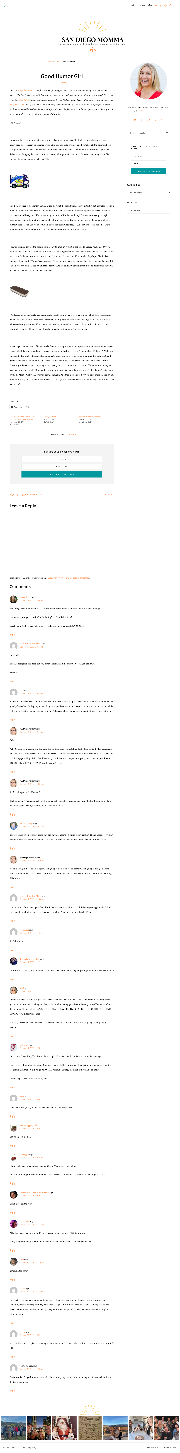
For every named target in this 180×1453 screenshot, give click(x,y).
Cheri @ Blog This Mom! (30, 643)
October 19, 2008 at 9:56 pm (31, 1195)
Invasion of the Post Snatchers (90, 416)
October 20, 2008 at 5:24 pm (31, 1291)
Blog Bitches (25, 99)
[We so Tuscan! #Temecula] (115, 1428)
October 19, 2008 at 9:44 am (31, 731)
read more (142, 111)
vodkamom (24, 929)
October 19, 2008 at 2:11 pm (31, 991)
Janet (22, 1259)
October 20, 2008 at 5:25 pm (31, 1335)
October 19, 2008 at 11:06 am (32, 899)
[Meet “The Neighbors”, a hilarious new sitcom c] (166, 1428)
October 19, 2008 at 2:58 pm (31, 1048)
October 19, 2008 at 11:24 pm (32, 1224)
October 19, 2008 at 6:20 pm (31, 1128)
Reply (12, 634)
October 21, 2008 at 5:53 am (31, 1368)
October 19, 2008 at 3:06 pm (31, 1099)
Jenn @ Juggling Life (28, 1125)
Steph (22, 988)
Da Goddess (25, 1221)
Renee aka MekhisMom (29, 958)
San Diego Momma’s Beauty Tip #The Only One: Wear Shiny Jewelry (24, 417)
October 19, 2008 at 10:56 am (32, 860)
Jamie (22, 1096)
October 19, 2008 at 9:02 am (31, 693)
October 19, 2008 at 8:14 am (31, 646)
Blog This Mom (17, 104)
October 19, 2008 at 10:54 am (32, 783)
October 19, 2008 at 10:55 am (32, 826)
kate (21, 690)
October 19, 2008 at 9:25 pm (31, 1157)
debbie (22, 1288)
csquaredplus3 (25, 597)
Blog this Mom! (25, 90)
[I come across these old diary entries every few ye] (90, 1428)
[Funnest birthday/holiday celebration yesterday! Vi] (141, 1428)
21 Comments (70, 434)
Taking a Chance (50, 416)
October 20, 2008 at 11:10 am (32, 1262)
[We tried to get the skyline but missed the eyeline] (39, 1428)
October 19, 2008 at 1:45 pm (31, 932)
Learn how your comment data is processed (68, 577)
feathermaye (24, 1044)
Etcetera (61, 82)
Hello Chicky (170, 1448)
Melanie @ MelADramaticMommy (34, 1192)
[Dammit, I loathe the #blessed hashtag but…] (13, 1428)
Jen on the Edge (26, 823)
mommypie (24, 1154)
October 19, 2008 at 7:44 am (31, 600)
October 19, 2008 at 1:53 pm (31, 962)
